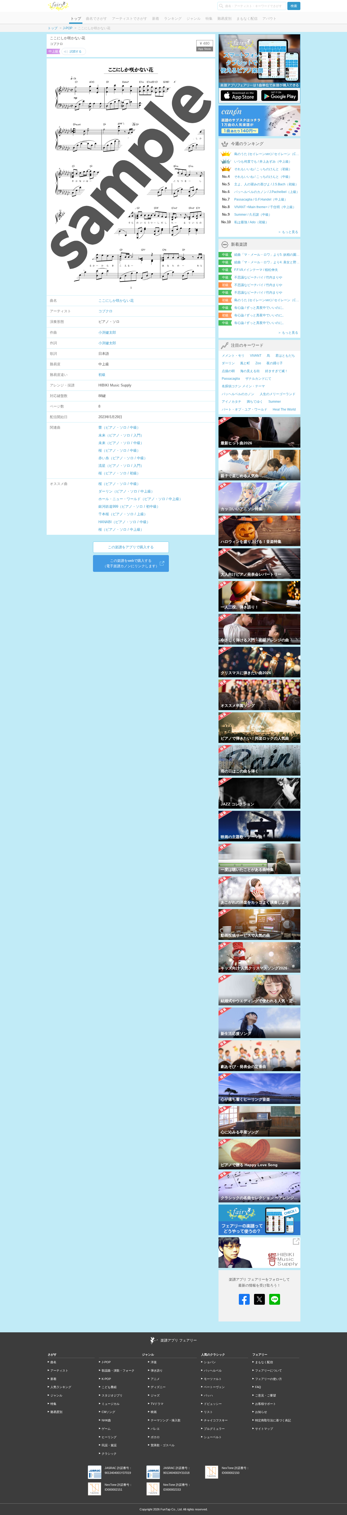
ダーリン (228, 363)
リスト (208, 1412)
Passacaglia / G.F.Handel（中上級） (261, 199)
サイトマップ (264, 1428)
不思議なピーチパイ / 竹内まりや (258, 277)
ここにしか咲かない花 (116, 301)
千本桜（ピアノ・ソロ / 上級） (122, 514)
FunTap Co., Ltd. (171, 1509)
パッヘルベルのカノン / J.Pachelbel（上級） (267, 192)
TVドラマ (157, 1403)
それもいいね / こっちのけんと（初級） (263, 169)
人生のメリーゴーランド (277, 394)
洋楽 (154, 1362)
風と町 (245, 363)
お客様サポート (265, 1403)
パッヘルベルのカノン (238, 394)
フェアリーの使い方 (268, 1378)
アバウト (269, 19)
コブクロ (105, 311)
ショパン (210, 1362)
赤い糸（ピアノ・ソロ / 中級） (122, 458)
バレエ (155, 1428)
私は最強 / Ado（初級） (251, 222)
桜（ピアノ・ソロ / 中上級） (121, 529)
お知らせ (261, 1412)
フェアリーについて (268, 1370)
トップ (75, 19)
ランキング (173, 19)
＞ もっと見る (288, 232)
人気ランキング (60, 1387)
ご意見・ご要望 (265, 1395)
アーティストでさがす (129, 19)
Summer (274, 402)
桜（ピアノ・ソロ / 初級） (119, 473)
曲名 (53, 1362)
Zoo (258, 363)
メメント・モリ (233, 356)
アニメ (155, 1378)
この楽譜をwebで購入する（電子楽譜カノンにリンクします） (131, 563)
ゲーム (106, 1428)
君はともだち (285, 356)
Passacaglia (231, 379)
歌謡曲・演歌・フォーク (118, 1370)
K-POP (106, 1378)
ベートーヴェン (214, 1387)
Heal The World (284, 409)
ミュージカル (111, 1403)
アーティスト (59, 1370)
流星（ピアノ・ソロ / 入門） (121, 466)
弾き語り (157, 1370)
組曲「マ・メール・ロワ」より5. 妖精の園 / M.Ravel (267, 255)
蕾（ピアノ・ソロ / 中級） (119, 427)
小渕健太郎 (107, 332)
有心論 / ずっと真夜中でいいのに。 (259, 308)
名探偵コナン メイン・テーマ (243, 386)
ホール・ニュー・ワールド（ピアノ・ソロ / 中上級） (140, 499)
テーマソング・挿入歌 (166, 1420)
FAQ (258, 1387)
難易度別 (224, 19)
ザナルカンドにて (258, 379)
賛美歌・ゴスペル (163, 1445)
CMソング (108, 1412)
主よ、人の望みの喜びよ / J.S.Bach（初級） (266, 184)
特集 (209, 19)
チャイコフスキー (216, 1420)
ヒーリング (109, 1437)
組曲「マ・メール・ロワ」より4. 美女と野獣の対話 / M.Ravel (267, 262)
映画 (154, 1412)
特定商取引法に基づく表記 (273, 1420)
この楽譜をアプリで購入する (131, 547)
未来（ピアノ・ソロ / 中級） (121, 443)
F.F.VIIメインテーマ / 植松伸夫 (256, 270)
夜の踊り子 (274, 363)
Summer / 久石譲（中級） (253, 215)
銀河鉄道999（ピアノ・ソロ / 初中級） (129, 506)
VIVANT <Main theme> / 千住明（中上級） (265, 207)
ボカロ (155, 1437)
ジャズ (155, 1395)
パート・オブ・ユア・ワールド (244, 409)
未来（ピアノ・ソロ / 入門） (121, 435)
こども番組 (109, 1387)
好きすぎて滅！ (276, 371)
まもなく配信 (247, 19)
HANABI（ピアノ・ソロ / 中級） (124, 522)
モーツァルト (213, 1378)
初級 (101, 375)
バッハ (208, 1395)
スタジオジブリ (112, 1395)
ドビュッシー (213, 1403)
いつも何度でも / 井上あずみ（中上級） (263, 161)
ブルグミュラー (214, 1428)
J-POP (67, 28)
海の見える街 (250, 371)
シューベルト (213, 1437)
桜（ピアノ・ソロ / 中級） (119, 450)
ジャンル (194, 19)
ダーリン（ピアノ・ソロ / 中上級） (126, 491)
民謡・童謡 (109, 1445)
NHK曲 (106, 1420)
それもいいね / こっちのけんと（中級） (263, 177)
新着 (155, 19)
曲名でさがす (96, 19)
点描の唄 (228, 371)
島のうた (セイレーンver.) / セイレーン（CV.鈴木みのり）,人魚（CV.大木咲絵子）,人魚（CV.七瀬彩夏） (267, 300)
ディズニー (158, 1387)
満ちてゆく (255, 402)
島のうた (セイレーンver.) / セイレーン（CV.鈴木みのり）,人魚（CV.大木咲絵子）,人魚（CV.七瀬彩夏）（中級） (267, 154)
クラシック (109, 1453)
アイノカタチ (231, 402)
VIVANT (255, 356)
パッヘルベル (213, 1370)
